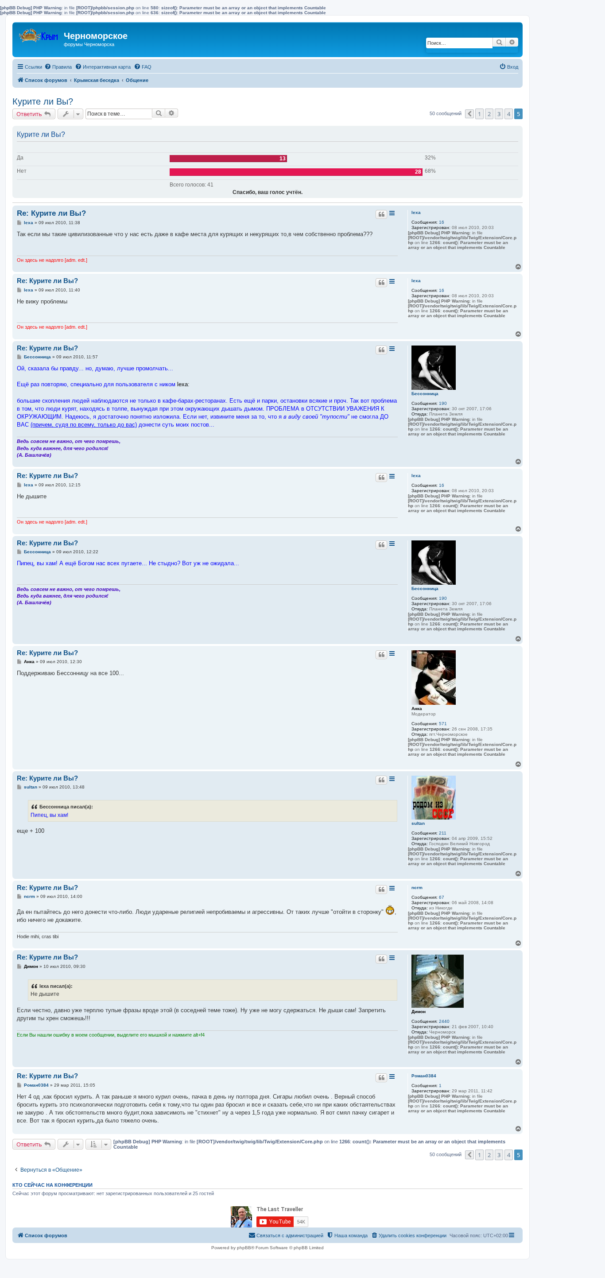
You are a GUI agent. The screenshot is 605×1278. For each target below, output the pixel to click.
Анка (416, 708)
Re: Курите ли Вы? (51, 213)
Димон (418, 1011)
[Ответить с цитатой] (381, 214)
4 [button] (508, 114)
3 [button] (498, 114)
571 (443, 723)
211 (442, 833)
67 (441, 897)
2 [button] (489, 114)
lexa (416, 212)
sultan (418, 823)
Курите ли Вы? (42, 101)
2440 (444, 1021)
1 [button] (479, 114)
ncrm (417, 887)
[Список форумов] (39, 33)
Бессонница (424, 393)
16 (441, 222)
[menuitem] (58, 67)
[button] (469, 113)
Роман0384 (423, 1075)
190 (443, 403)
